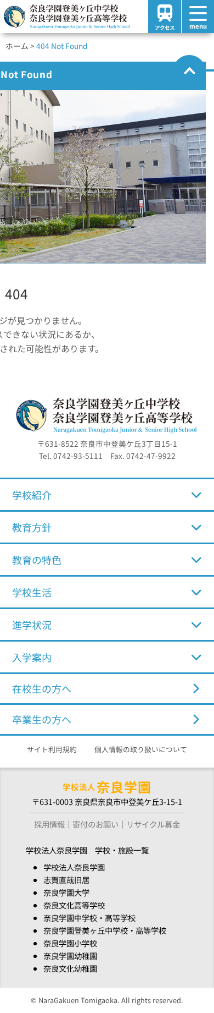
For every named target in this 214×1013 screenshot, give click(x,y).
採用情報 (49, 824)
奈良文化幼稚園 (70, 968)
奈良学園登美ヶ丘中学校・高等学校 (104, 930)
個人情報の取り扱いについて (140, 749)
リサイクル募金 (153, 824)
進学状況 (32, 624)
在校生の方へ (41, 688)
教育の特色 (36, 559)
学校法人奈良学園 (74, 867)
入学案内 (32, 657)
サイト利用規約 (52, 749)
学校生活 (32, 592)
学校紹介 (32, 495)
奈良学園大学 (66, 892)
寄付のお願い (95, 824)
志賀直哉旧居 (66, 879)
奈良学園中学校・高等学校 (89, 917)
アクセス (164, 27)
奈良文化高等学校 (74, 905)
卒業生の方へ (41, 719)
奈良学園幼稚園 (70, 955)
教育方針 (32, 527)
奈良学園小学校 (70, 943)
